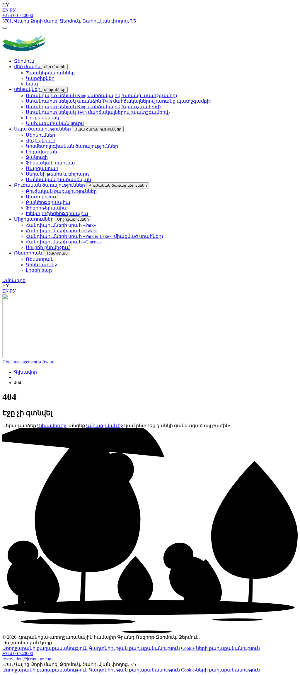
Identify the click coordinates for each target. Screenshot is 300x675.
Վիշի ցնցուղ (40, 140)
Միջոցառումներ (34, 219)
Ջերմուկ (24, 61)
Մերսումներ (40, 135)
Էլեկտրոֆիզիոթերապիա (57, 213)
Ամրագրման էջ (104, 425)
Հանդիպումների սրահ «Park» (61, 225)
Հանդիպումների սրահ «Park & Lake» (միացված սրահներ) (94, 236)
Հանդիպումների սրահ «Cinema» (64, 241)
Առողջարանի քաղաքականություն (45, 648)
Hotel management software (28, 361)
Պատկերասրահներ (50, 72)
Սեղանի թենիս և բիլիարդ (57, 173)
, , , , (69, 20)
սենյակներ (28, 89)
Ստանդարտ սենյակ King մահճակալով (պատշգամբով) (93, 106)
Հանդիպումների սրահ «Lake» (61, 230)
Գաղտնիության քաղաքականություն (134, 648)
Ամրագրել (14, 280)
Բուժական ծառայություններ (50, 185)
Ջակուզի (37, 157)
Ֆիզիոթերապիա (47, 207)
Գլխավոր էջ (51, 425)
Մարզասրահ (42, 168)
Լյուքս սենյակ (42, 117)
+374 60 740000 (17, 15)
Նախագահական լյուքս (55, 123)
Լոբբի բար (39, 270)
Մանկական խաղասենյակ (58, 179)
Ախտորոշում (42, 196)
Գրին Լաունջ (41, 264)
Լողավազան (41, 151)
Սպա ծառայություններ (43, 128)
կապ (32, 83)
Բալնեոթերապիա (48, 202)
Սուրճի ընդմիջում (48, 247)
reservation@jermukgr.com (27, 658)
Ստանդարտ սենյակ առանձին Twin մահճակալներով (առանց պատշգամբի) (118, 101)
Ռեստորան (28, 252)
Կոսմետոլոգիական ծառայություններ (72, 146)
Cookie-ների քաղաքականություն (220, 648)
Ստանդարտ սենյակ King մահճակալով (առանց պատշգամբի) (101, 95)
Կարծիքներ (40, 78)
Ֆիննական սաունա (50, 162)
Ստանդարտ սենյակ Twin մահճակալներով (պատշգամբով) (98, 112)
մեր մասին (28, 66)
